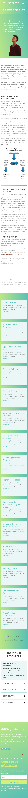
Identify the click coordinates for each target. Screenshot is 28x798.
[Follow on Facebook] (5, 749)
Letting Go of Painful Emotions (12, 436)
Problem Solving (10, 391)
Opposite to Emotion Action (12, 347)
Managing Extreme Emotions (11, 458)
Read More (6, 311)
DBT (10, 120)
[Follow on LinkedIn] (8, 749)
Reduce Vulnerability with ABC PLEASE (12, 525)
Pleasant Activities (11, 369)
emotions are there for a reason (12, 254)
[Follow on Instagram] (2, 749)
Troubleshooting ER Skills (12, 591)
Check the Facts (10, 302)
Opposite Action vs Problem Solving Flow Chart (12, 504)
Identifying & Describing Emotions (13, 414)
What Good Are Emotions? (9, 614)
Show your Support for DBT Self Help (12, 754)
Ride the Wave (9, 546)
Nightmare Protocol (12, 479)
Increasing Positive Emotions (11, 325)
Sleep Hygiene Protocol (13, 568)
